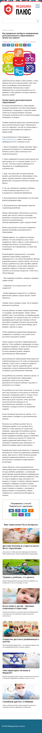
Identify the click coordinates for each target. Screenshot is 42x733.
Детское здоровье (29, 42)
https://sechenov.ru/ (9, 139)
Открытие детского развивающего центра (21, 640)
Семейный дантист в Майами (18, 701)
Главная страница (8, 30)
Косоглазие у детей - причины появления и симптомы (18, 607)
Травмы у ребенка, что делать (18, 577)
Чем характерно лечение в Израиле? (16, 671)
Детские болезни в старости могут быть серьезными (21, 547)
